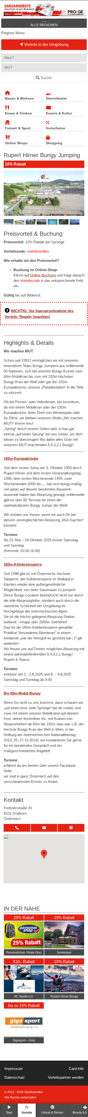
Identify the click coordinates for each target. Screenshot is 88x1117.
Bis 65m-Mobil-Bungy (22, 693)
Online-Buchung (43, 275)
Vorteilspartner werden (66, 1077)
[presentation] (8, 193)
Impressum (13, 1069)
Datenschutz (14, 1077)
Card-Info (76, 1069)
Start (9, 1112)
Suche (46, 78)
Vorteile (27, 1112)
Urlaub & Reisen (52, 1112)
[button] (44, 854)
